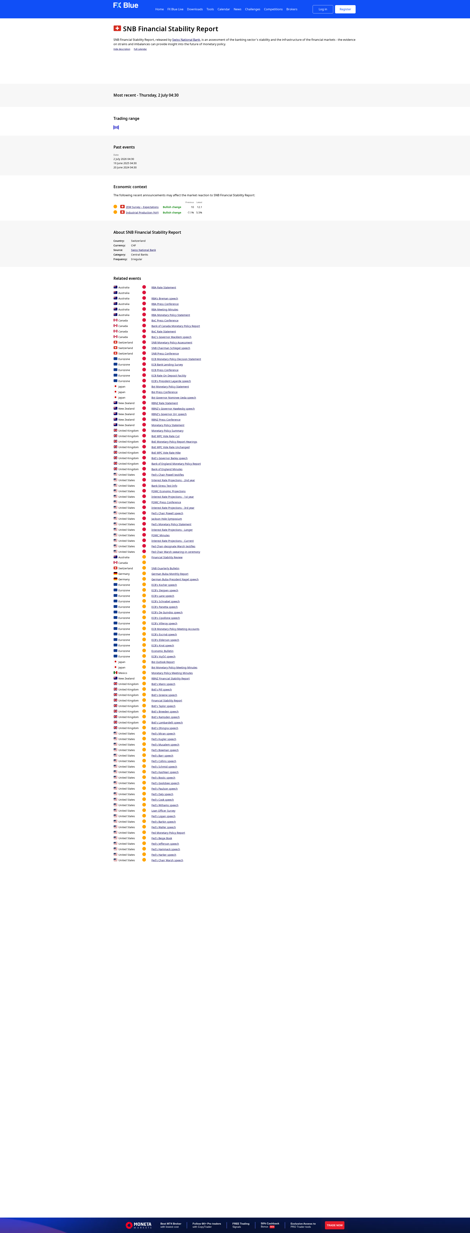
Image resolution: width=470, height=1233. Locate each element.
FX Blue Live (175, 9)
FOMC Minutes (160, 535)
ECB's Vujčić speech (163, 656)
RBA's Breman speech (164, 298)
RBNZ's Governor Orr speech (169, 414)
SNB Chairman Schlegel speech (170, 348)
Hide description (121, 49)
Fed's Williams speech (164, 805)
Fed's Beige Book (161, 838)
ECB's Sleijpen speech (164, 590)
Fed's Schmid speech (164, 766)
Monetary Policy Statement (167, 425)
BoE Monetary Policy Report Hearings (174, 441)
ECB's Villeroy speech (164, 623)
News (237, 9)
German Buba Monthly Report (169, 574)
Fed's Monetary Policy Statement (171, 524)
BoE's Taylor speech (163, 706)
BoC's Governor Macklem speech (171, 337)
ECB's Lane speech (162, 596)
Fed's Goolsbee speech (165, 783)
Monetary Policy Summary (167, 430)
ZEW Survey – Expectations (142, 207)
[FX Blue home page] (125, 7)
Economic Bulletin (162, 651)
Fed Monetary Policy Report (168, 832)
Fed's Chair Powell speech (167, 513)
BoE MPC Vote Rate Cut (165, 436)
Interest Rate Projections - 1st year (172, 496)
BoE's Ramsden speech (165, 717)
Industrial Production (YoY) (142, 212)
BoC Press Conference (164, 320)
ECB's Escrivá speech (164, 634)
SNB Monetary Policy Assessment (171, 342)
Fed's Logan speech (163, 816)
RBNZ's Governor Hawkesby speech (173, 408)
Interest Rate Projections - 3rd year (172, 507)
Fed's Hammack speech (165, 849)
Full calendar (140, 49)
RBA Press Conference (165, 304)
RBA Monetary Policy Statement (170, 315)
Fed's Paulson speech (164, 788)
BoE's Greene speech (164, 695)
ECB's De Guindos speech (167, 612)
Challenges (252, 9)
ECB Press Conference (164, 370)
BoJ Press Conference (164, 392)
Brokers (291, 9)
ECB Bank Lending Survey (167, 364)
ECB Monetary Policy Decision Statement (176, 359)
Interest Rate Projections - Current (172, 541)
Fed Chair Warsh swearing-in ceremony (175, 552)
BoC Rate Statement (163, 331)
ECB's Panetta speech (164, 607)
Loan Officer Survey (163, 810)
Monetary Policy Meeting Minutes (172, 673)
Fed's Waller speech (163, 827)
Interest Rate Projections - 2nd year (173, 480)
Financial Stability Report (166, 700)
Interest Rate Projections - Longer (172, 529)
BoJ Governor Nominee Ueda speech (173, 397)
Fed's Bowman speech (165, 750)
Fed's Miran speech (163, 733)
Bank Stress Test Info (164, 485)
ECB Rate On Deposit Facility (168, 375)
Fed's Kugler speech (163, 739)
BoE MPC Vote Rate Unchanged (170, 447)
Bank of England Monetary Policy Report (176, 463)
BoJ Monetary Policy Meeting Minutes (174, 667)
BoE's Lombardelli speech (167, 722)
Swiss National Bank (186, 40)
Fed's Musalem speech (165, 744)
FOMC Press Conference (166, 502)
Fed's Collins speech (163, 761)
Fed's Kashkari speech (165, 772)
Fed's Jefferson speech (165, 843)
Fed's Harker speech (163, 854)
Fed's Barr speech (162, 755)
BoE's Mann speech (163, 684)
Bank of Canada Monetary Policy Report (175, 326)
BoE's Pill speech (161, 689)
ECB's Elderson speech (165, 640)
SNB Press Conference (165, 353)
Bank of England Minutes (166, 469)
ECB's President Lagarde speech (171, 381)
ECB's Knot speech (162, 645)
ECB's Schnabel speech (165, 601)
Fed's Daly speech (162, 794)
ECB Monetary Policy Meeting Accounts (175, 629)
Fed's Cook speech (162, 799)
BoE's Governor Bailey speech (169, 458)
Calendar (224, 9)
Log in (323, 9)
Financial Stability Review (166, 557)
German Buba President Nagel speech (175, 579)
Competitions (273, 9)
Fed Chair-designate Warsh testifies (173, 546)
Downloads (195, 9)
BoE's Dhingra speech (164, 728)
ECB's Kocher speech (164, 585)
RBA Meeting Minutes (164, 309)
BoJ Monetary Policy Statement (170, 386)
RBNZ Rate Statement (164, 403)
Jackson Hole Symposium (166, 518)
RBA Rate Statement (163, 287)
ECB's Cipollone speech (165, 618)
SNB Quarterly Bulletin (165, 568)
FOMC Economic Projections (168, 491)
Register (345, 9)
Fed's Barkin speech (163, 821)
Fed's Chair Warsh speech (167, 860)
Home (159, 9)
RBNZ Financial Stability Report (170, 678)
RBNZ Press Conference (165, 419)
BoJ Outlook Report (163, 662)
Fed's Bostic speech (163, 777)
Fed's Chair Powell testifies (167, 474)
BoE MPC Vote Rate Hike (166, 452)
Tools (210, 9)
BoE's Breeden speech (165, 711)
